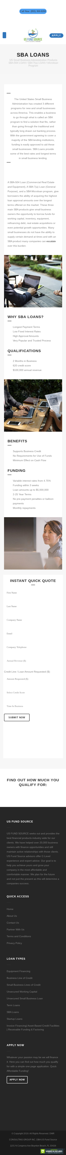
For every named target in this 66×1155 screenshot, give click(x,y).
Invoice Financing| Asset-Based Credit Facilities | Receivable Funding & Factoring (33, 1027)
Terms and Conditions (19, 936)
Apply (56, 35)
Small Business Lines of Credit (23, 984)
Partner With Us (15, 929)
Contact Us (13, 922)
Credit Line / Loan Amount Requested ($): (27, 671)
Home (10, 909)
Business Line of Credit (19, 978)
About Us (12, 915)
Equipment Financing (18, 971)
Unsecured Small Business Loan (25, 998)
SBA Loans (13, 1012)
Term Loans (13, 1005)
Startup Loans (14, 1018)
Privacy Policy (14, 943)
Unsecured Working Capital (22, 991)
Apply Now (17, 1079)
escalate (51, 241)
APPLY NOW (33, 794)
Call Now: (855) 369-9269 (33, 11)
